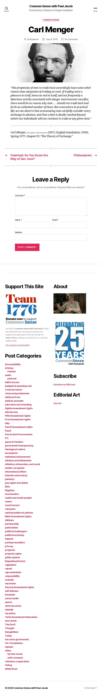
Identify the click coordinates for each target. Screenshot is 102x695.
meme (8, 501)
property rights (13, 553)
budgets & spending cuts (18, 386)
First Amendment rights (17, 419)
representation (13, 572)
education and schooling (18, 404)
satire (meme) (15, 657)
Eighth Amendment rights (19, 408)
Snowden (10, 594)
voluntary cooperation (17, 661)
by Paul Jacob (14, 654)
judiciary (10, 479)
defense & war (13, 397)
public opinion (12, 557)
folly (7, 423)
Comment (20, 195)
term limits (11, 620)
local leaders (12, 494)
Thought (9, 628)
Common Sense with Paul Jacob (51, 6)
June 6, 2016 (52, 39)
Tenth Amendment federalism (21, 617)
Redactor (34, 39)
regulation (10, 565)
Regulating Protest (15, 561)
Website (18, 232)
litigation (9, 490)
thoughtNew (11, 632)
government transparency (19, 445)
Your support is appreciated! (17, 345)
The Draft (10, 624)
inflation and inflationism (18, 460)
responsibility (12, 576)
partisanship (12, 524)
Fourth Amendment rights (19, 427)
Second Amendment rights (19, 587)
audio (8, 375)
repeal (8, 568)
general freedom (14, 442)
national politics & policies (19, 512)
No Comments (71, 39)
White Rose (11, 669)
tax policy (10, 613)
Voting (8, 665)
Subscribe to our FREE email (64, 384)
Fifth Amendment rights (17, 415)
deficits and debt (14, 401)
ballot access (12, 382)
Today (8, 635)
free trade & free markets (18, 434)
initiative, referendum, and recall (22, 464)
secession (10, 583)
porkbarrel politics (15, 542)
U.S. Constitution (14, 643)
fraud (8, 430)
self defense (11, 591)
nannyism (10, 509)
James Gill (57, 403)
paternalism (11, 527)
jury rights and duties (16, 483)
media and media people (18, 497)
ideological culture (15, 449)
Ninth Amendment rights (18, 516)
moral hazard (12, 505)
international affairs (15, 471)
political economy (14, 535)
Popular (9, 538)
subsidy (9, 609)
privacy (9, 546)
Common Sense (51, 20)
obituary (9, 520)
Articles (9, 368)
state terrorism (13, 606)
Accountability (13, 364)
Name (18, 220)
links (7, 486)
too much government (17, 639)
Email (55, 220)
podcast (11, 378)
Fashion (11, 371)
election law (11, 412)
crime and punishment (17, 393)
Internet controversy (16, 475)
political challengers (16, 531)
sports (8, 602)
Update (9, 647)
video (8, 650)
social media (12, 598)
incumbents (11, 453)
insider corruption (14, 468)
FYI (6, 438)
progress (10, 550)
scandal (9, 579)
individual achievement (17, 456)
